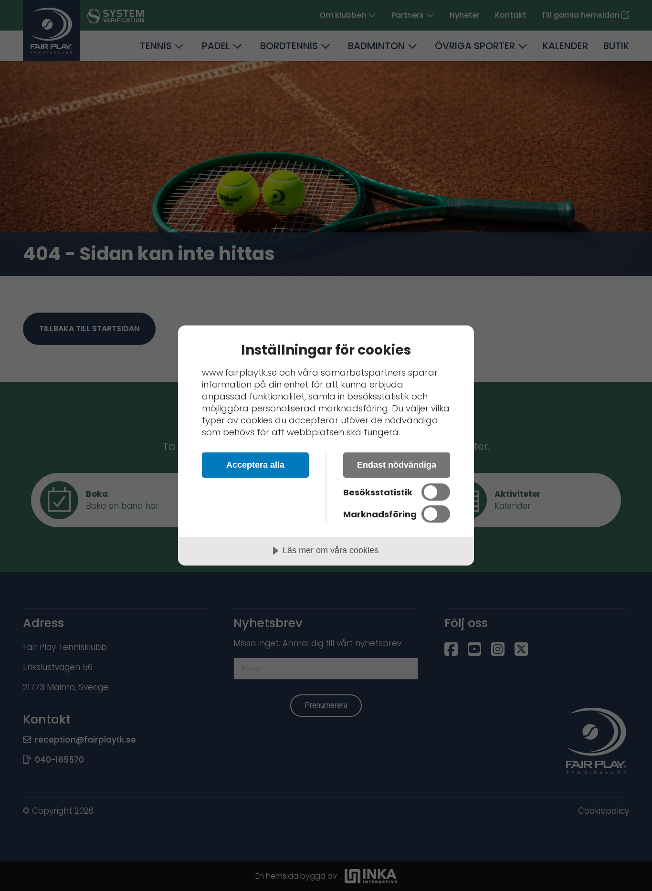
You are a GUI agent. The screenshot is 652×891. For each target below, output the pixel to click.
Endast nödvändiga (396, 465)
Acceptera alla (255, 465)
